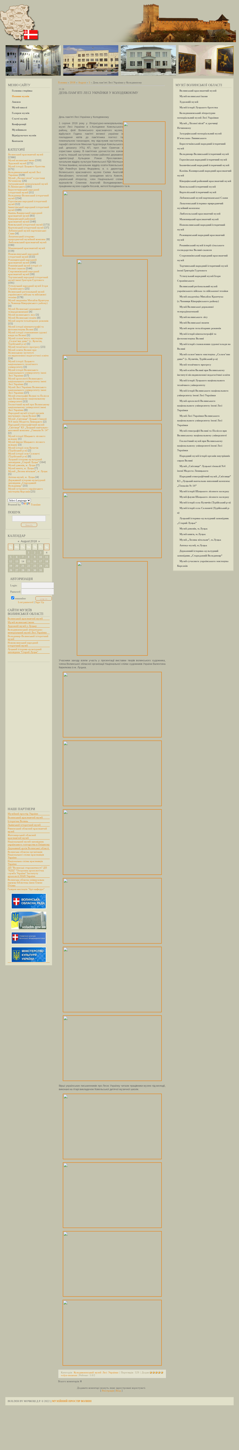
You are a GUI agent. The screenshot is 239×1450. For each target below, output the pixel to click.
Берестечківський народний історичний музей (23, 191)
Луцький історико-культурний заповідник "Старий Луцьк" (25, 650)
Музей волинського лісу (21, 314)
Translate (36, 504)
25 (46, 565)
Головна (62, 82)
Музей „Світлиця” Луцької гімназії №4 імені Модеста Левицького (27, 420)
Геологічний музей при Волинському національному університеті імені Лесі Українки (28, 407)
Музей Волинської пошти (22, 317)
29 (28, 570)
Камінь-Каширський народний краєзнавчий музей (25, 214)
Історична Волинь (18, 821)
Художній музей (17, 163)
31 (40, 570)
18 (46, 561)
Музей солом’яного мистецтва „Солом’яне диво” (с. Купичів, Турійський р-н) (25, 341)
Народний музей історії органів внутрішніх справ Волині (26, 414)
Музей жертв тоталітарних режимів (28, 320)
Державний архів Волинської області (28, 848)
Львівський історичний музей (24, 824)
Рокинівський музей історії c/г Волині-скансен (25, 267)
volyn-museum (69, 1375)
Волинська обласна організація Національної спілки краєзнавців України (26, 854)
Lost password (25, 602)
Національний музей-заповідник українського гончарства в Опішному (29, 843)
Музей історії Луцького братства (26, 166)
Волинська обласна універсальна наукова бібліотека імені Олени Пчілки (26, 882)
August (82, 82)
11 (46, 557)
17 (40, 561)
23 (34, 565)
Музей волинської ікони (21, 160)
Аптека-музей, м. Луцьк (21, 477)
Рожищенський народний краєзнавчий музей (22, 261)
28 (22, 570)
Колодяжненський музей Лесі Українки (96, 1372)
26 (10, 570)
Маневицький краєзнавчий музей (26, 248)
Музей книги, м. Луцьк (21, 468)
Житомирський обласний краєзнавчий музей (22, 836)
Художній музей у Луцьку (22, 625)
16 (34, 561)
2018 (72, 82)
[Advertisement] (26, 732)
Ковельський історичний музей (25, 224)
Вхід (118, 1390)
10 (40, 557)
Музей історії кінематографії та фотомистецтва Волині (26, 328)
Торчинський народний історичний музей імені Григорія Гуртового (28, 278)
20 (16, 565)
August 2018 (29, 541)
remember (20, 598)
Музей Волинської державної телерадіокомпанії (24, 310)
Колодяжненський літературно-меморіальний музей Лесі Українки (27, 631)
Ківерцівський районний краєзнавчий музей (21, 220)
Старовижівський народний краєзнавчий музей (23, 273)
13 (16, 561)
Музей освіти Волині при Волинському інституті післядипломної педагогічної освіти (28, 352)
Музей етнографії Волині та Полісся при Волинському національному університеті (28, 398)
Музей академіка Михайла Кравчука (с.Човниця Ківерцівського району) (28, 301)
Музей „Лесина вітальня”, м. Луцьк (27, 471)
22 (28, 565)
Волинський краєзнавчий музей (25, 154)
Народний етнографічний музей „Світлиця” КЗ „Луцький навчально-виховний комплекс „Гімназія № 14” (28, 427)
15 (28, 561)
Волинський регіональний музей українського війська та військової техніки (27, 294)
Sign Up (39, 602)
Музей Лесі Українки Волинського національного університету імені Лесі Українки (27, 390)
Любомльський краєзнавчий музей (27, 242)
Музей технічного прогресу (24, 346)
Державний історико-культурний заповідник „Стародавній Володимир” (26, 483)
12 (10, 561)
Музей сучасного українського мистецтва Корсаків (25, 490)
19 (10, 565)
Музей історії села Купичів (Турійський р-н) (23, 449)
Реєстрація (108, 1390)
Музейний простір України (23, 813)
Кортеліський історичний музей (26, 227)
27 (16, 570)
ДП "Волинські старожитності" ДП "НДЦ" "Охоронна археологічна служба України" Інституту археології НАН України (27, 871)
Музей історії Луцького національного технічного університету (23, 364)
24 (40, 565)
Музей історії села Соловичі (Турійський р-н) (24, 455)
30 (34, 570)
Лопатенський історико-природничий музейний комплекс (27, 238)
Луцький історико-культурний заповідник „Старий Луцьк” (25, 461)
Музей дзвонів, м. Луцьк (21, 465)
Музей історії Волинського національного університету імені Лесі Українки (27, 372)
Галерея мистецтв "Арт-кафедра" (26, 889)
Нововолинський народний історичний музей (23, 255)
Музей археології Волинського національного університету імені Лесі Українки (27, 381)
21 (22, 565)
